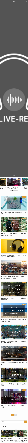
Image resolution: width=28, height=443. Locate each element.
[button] (10, 190)
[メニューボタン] (26, 1)
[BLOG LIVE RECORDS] (14, 1)
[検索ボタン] (1, 1)
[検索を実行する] (25, 421)
